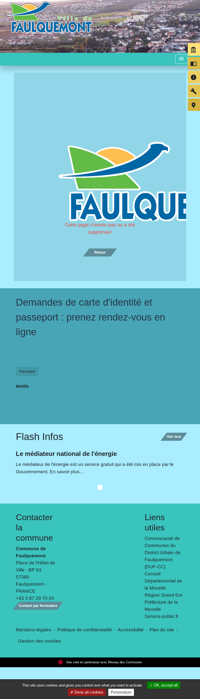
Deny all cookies (88, 692)
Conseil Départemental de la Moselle (163, 662)
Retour (100, 252)
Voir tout (174, 518)
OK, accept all (165, 685)
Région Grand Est (163, 676)
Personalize (121, 692)
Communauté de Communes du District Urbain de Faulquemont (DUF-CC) (162, 634)
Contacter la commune (34, 608)
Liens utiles (155, 603)
